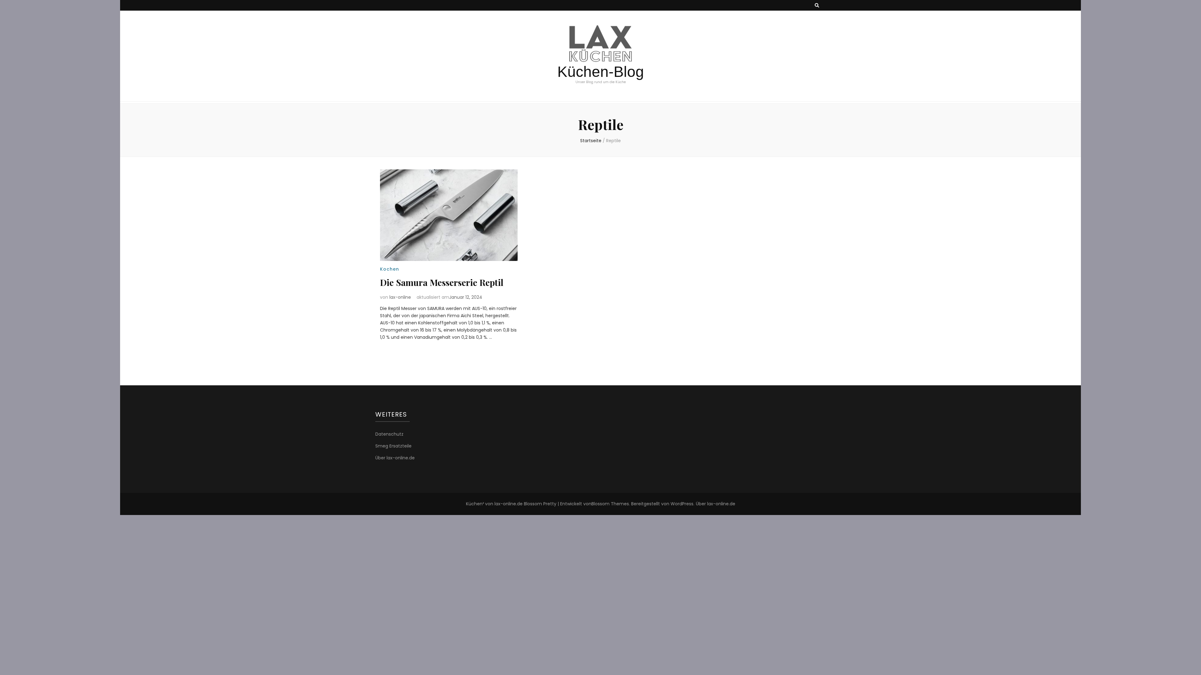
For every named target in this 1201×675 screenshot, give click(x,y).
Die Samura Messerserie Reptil (442, 282)
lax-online (400, 297)
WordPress (682, 504)
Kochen (389, 269)
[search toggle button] (817, 5)
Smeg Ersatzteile (393, 446)
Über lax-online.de (395, 458)
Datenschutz (389, 434)
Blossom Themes (610, 504)
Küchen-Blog (600, 71)
